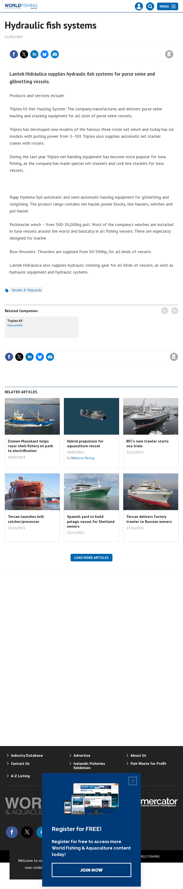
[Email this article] (55, 54)
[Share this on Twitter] (24, 54)
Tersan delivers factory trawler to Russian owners (149, 519)
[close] (173, 44)
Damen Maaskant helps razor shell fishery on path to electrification (30, 446)
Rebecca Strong (82, 458)
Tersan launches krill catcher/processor (26, 519)
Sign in (113, 44)
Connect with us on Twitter (27, 832)
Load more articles (91, 557)
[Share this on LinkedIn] (34, 54)
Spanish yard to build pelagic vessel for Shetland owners (90, 521)
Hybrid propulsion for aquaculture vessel (85, 443)
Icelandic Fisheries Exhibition (89, 765)
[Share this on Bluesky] (44, 54)
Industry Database (27, 755)
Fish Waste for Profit (148, 763)
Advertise (82, 755)
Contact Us (20, 763)
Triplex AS (15, 321)
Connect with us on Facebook (12, 832)
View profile (15, 325)
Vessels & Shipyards (26, 290)
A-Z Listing (20, 775)
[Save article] (169, 54)
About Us (138, 755)
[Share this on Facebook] (14, 54)
